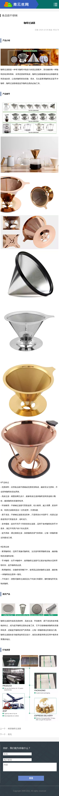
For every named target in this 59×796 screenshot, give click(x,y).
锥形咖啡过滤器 (14, 729)
